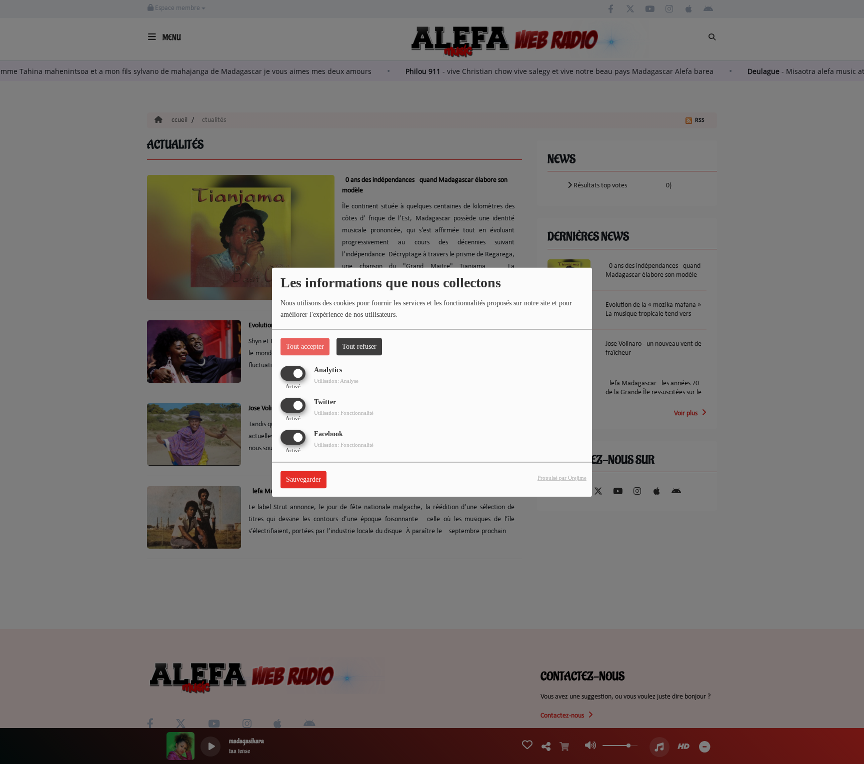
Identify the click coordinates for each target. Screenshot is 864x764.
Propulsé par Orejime (562, 478)
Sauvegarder (303, 479)
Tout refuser (359, 346)
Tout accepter (305, 346)
